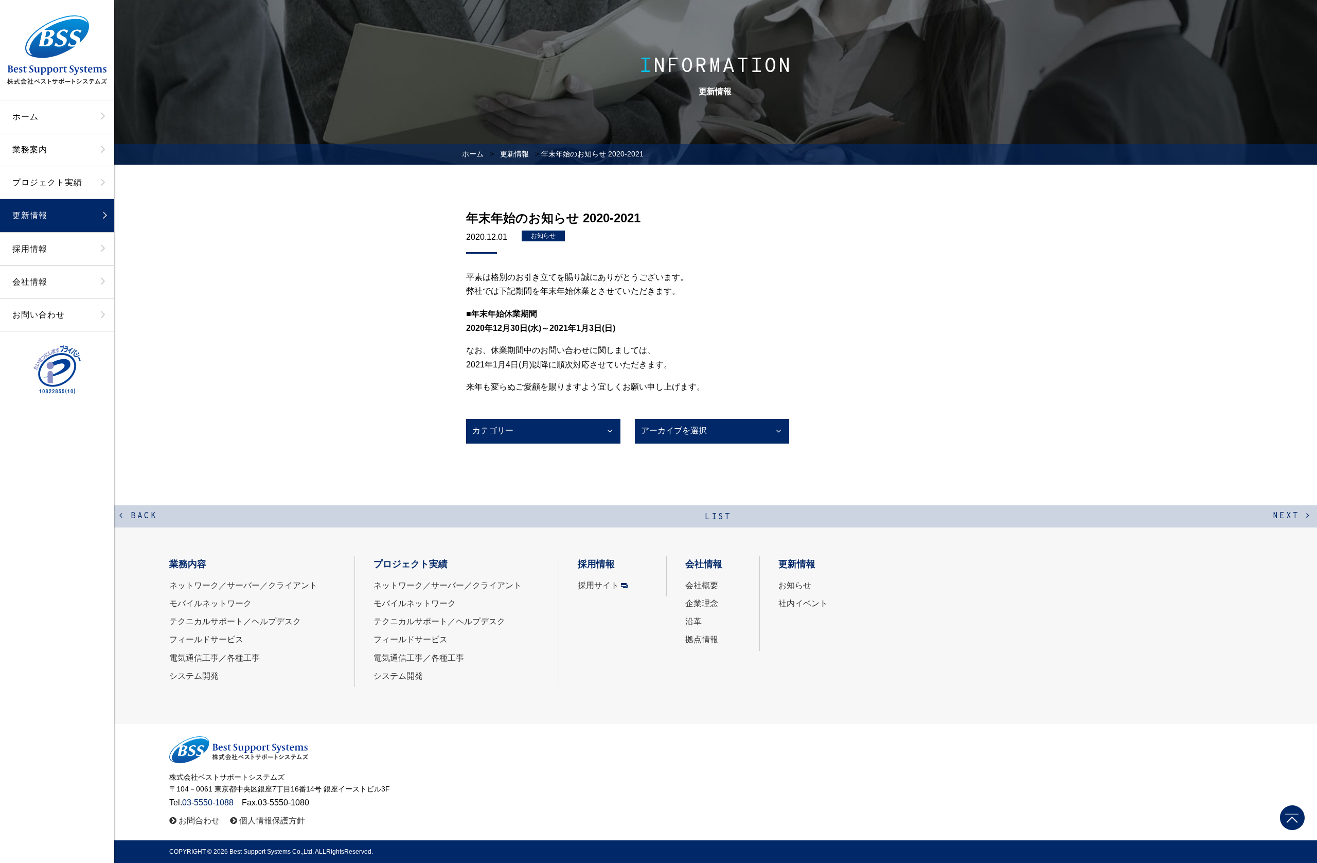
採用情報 (29, 248)
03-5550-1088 (208, 802)
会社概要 (701, 585)
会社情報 (29, 281)
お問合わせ (199, 820)
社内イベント (803, 603)
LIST (718, 517)
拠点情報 (701, 639)
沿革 (693, 621)
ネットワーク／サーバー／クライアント (243, 585)
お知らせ (543, 235)
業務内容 (187, 564)
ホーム (25, 116)
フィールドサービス (206, 639)
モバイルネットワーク (210, 603)
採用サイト (598, 585)
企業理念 (701, 603)
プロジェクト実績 (47, 182)
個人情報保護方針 (272, 820)
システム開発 (194, 676)
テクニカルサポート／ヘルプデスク (235, 621)
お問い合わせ (38, 314)
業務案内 (29, 149)
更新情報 (29, 215)
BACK (140, 516)
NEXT (1289, 516)
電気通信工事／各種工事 (214, 658)
